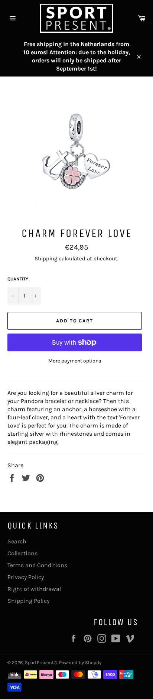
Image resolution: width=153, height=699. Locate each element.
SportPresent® (41, 662)
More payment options (74, 361)
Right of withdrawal (34, 588)
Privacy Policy (25, 577)
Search (16, 541)
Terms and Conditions (37, 565)
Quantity (17, 279)
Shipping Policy (28, 600)
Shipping (46, 258)
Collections (22, 553)
